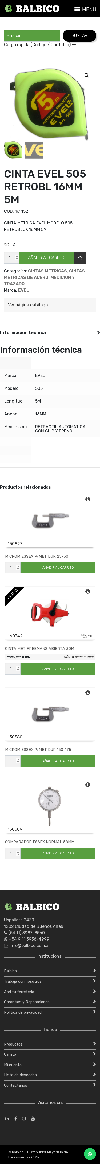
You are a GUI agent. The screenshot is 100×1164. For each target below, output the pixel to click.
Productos (13, 1044)
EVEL (23, 290)
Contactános (15, 1085)
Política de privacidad (23, 1012)
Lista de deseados (20, 1075)
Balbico (10, 971)
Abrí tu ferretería (19, 992)
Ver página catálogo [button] (28, 304)
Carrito (10, 1054)
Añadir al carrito (47, 257)
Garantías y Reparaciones (27, 1002)
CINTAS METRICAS (47, 271)
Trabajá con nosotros (23, 981)
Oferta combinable (79, 657)
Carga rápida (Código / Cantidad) (38, 44)
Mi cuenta (13, 1065)
